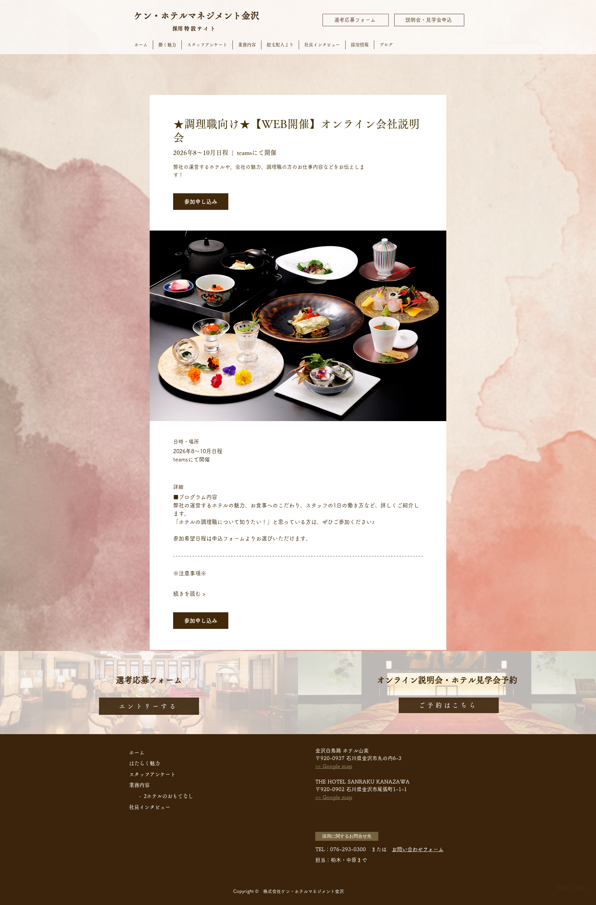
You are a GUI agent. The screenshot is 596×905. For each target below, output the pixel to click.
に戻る (571, 887)
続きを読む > (189, 593)
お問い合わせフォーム (418, 849)
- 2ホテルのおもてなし (166, 796)
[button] (346, 836)
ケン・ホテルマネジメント (187, 15)
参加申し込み (200, 201)
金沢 (250, 15)
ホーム (137, 752)
